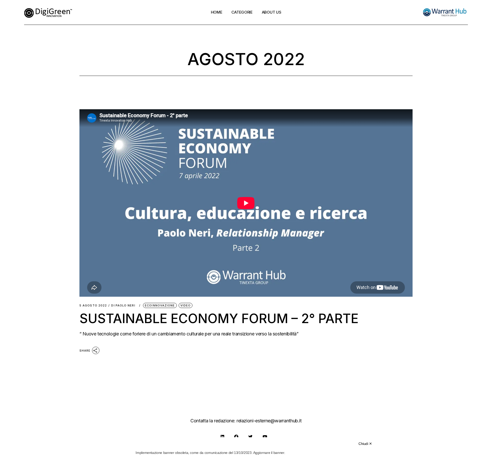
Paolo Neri (125, 305)
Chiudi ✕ (365, 444)
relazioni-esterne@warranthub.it (269, 420)
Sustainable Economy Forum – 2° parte (218, 318)
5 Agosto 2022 (93, 305)
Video (185, 305)
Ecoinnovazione (160, 305)
